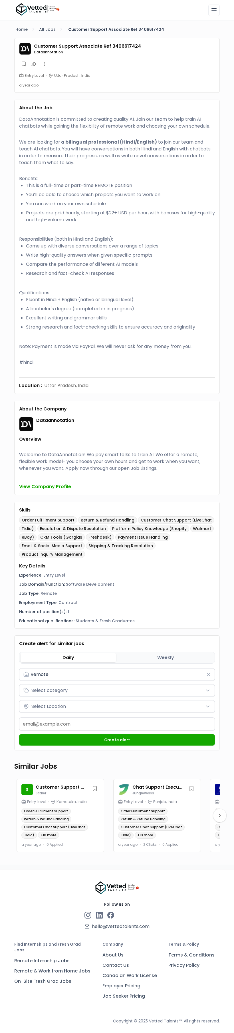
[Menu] (214, 10)
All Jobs (47, 29)
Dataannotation (48, 52)
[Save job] (23, 64)
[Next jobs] (220, 815)
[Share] (34, 64)
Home (21, 29)
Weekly (165, 657)
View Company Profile (45, 486)
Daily (68, 657)
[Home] (37, 9)
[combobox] (121, 674)
